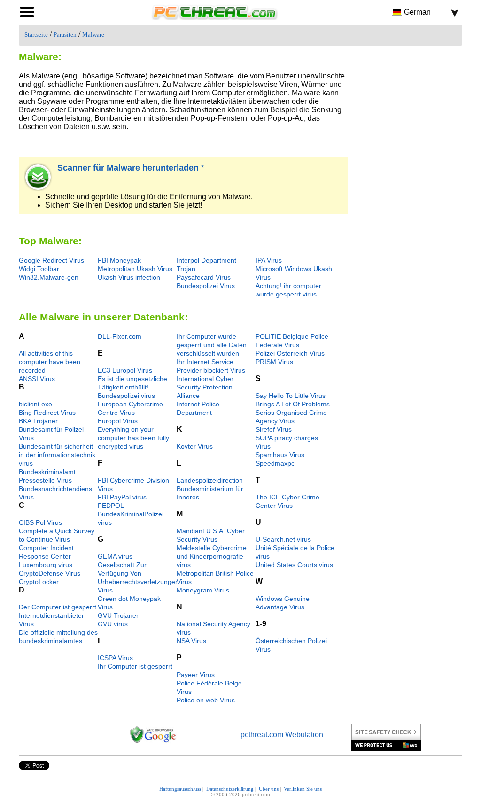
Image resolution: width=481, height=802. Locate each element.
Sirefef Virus (274, 429)
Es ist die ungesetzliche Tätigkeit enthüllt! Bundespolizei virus (132, 387)
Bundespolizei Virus (206, 285)
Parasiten (65, 34)
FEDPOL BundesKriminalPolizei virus (130, 514)
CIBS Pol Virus (40, 522)
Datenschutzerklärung (230, 789)
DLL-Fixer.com (119, 336)
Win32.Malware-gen (48, 277)
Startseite (36, 34)
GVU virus (113, 624)
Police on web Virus (206, 700)
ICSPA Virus (115, 658)
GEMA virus (115, 556)
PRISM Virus (274, 362)
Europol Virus (118, 421)
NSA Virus (191, 641)
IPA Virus (269, 260)
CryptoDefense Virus (49, 573)
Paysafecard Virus (204, 277)
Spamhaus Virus (280, 455)
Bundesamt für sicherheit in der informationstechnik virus (57, 455)
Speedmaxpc (275, 463)
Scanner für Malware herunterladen (129, 167)
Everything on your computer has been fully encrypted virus (133, 438)
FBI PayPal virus (122, 497)
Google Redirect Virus (51, 260)
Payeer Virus (196, 674)
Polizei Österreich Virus (290, 353)
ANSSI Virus (37, 378)
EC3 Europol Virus (125, 370)
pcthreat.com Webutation (281, 735)
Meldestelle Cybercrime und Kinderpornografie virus (212, 556)
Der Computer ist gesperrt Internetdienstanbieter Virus (57, 615)
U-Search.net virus (283, 539)
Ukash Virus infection (129, 277)
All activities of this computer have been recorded (49, 362)
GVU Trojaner (118, 615)
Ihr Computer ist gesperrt (135, 666)
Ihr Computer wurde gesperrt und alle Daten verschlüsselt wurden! (212, 345)
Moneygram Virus (203, 590)
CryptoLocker (39, 581)
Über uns (269, 789)
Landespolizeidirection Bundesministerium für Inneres (210, 488)
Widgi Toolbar (39, 269)
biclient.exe (35, 404)
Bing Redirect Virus (47, 412)
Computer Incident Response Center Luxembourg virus (46, 556)
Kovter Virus (195, 446)
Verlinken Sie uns (303, 789)
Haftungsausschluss (180, 789)
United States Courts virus (294, 564)
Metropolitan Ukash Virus (135, 269)
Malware (93, 34)
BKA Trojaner (38, 421)
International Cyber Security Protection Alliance (205, 387)
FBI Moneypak (119, 260)
